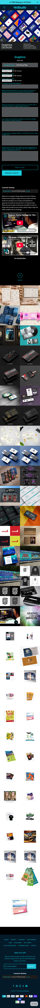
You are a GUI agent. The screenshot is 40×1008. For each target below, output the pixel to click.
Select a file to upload (8, 69)
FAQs (10, 942)
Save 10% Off (20, 953)
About (6, 939)
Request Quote (12, 173)
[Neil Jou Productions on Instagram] (20, 986)
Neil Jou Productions (24, 991)
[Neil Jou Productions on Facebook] (14, 986)
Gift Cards (27, 942)
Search (33, 945)
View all (28, 191)
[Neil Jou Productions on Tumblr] (23, 986)
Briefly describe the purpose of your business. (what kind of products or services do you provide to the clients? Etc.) (19, 91)
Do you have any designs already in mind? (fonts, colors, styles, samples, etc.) (20, 133)
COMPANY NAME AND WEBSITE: (11, 83)
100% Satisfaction (10, 945)
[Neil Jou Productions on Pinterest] (17, 986)
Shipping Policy (23, 945)
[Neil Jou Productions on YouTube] (26, 986)
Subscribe (30, 966)
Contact (14, 939)
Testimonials (31, 939)
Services (22, 939)
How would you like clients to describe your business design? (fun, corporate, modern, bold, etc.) (19, 119)
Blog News (18, 942)
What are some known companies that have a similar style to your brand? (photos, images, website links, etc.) (19, 105)
